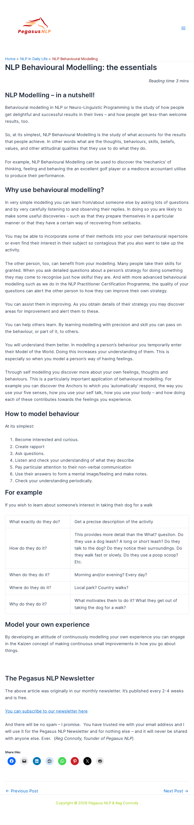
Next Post (176, 791)
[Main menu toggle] (183, 28)
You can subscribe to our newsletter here (46, 711)
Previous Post (22, 791)
